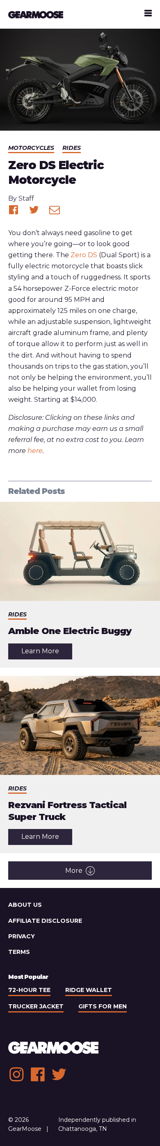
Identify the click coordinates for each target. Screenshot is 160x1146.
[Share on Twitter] (34, 209)
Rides (71, 148)
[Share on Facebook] (13, 209)
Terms (19, 952)
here (35, 451)
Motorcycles (31, 148)
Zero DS (84, 255)
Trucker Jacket (36, 1006)
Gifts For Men (102, 1006)
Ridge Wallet (88, 990)
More (73, 870)
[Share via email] (54, 209)
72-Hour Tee (29, 990)
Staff (26, 198)
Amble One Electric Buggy (69, 630)
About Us (25, 904)
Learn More (46, 653)
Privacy (21, 936)
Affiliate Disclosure (45, 920)
